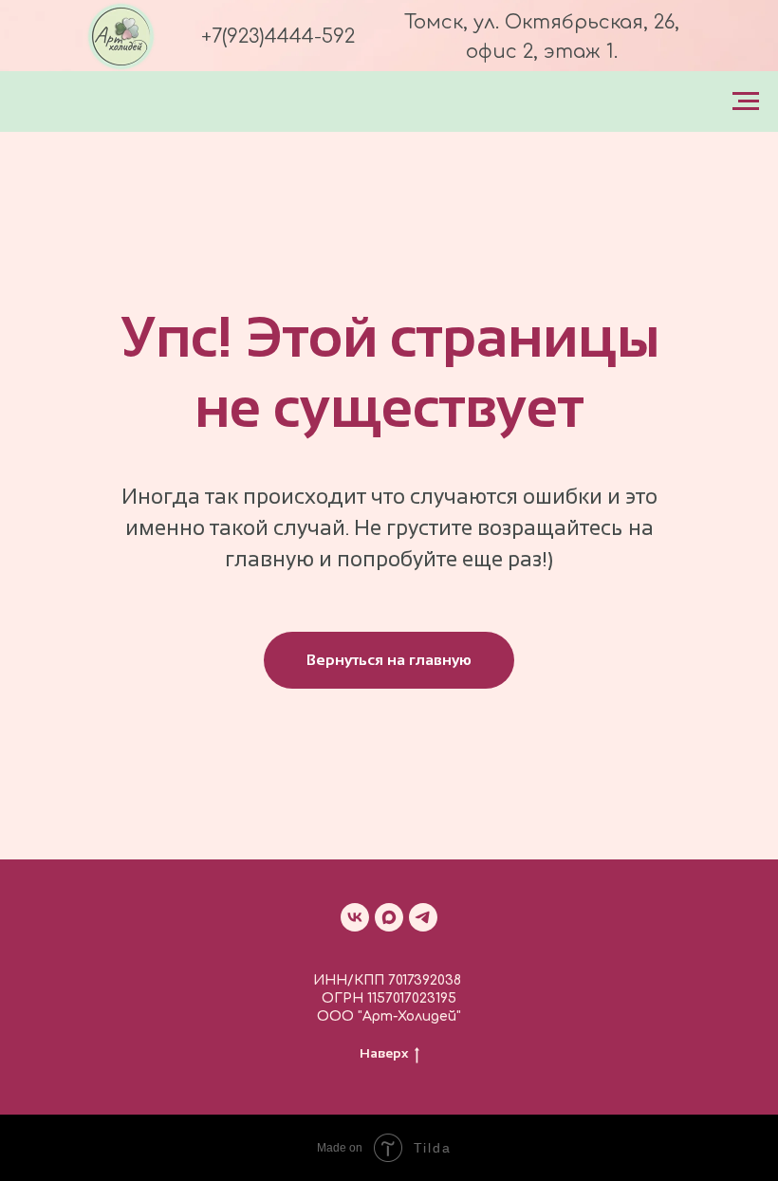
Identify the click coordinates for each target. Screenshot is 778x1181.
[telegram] (423, 917)
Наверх (384, 1053)
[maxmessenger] (389, 917)
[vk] (355, 917)
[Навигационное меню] (745, 101)
